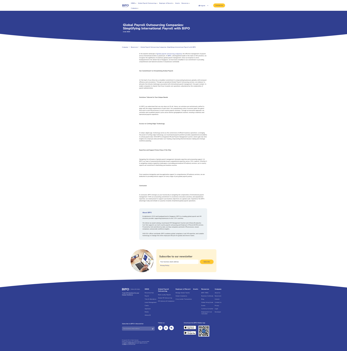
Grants (177, 3)
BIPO (169, 56)
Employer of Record (165, 3)
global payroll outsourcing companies (169, 54)
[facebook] (160, 328)
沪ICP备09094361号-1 (143, 343)
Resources (185, 3)
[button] (219, 5)
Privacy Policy (164, 265)
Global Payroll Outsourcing (147, 3)
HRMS (133, 3)
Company (134, 8)
